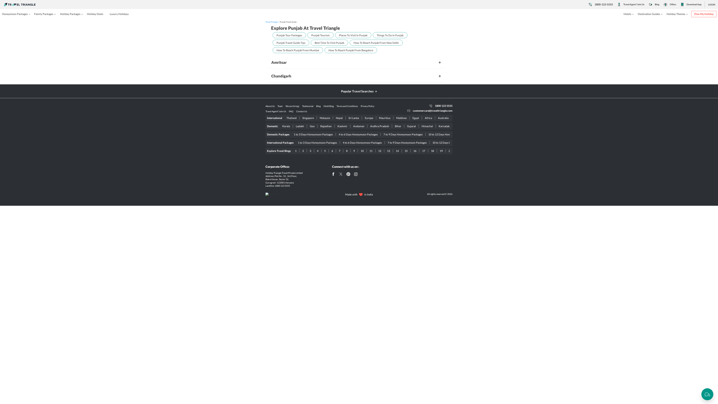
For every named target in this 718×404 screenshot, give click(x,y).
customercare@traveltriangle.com (432, 110)
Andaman (358, 126)
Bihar (398, 126)
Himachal (427, 126)
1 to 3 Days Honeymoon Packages (313, 134)
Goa (312, 126)
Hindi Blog (328, 106)
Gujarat (411, 126)
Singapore (308, 118)
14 (397, 150)
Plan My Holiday (704, 14)
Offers (673, 4)
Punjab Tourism (320, 35)
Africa (428, 118)
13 (388, 150)
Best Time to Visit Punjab (329, 42)
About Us (270, 106)
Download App (694, 4)
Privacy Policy (367, 106)
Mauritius (384, 118)
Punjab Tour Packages (289, 35)
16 (414, 150)
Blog (657, 4)
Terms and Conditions (347, 106)
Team (280, 106)
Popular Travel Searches (357, 91)
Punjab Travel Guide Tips (291, 42)
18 (432, 150)
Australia (443, 118)
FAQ (291, 111)
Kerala (286, 126)
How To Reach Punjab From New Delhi (376, 42)
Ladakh (300, 126)
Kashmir (342, 126)
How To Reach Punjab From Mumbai (298, 50)
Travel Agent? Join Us (633, 4)
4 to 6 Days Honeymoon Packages (358, 134)
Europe (369, 118)
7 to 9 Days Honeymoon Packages (403, 134)
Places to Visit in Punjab (353, 35)
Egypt (415, 118)
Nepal (339, 118)
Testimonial (307, 106)
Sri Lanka (354, 118)
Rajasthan (326, 126)
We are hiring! (292, 106)
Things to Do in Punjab (390, 35)
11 (370, 150)
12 (379, 150)
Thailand (291, 118)
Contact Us (301, 111)
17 (423, 150)
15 (406, 150)
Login (711, 4)
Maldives (401, 118)
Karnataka (445, 126)
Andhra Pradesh (379, 126)
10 (362, 150)
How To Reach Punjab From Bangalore (351, 50)
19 (441, 150)
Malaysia (325, 118)
